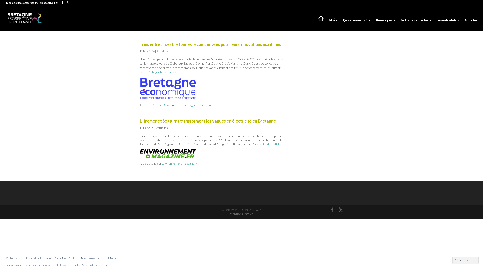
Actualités (471, 20)
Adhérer (333, 20)
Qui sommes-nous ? (355, 20)
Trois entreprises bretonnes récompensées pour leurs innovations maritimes (210, 44)
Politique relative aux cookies (95, 264)
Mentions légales (241, 213)
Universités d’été (446, 20)
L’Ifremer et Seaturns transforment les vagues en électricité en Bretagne (208, 120)
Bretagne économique (197, 105)
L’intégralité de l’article (162, 72)
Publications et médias (414, 20)
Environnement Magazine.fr (179, 163)
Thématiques (383, 20)
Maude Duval (161, 105)
